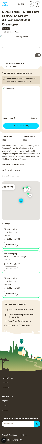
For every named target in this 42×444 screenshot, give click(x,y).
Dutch (4, 406)
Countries (5, 388)
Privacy (24, 435)
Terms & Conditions (9, 435)
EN (22, 4)
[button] (21, 237)
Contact (5, 383)
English (5, 401)
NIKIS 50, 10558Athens (11, 32)
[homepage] (5, 4)
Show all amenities (10, 176)
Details (33, 118)
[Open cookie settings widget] (3, 440)
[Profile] (31, 4)
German (5, 411)
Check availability (21, 126)
